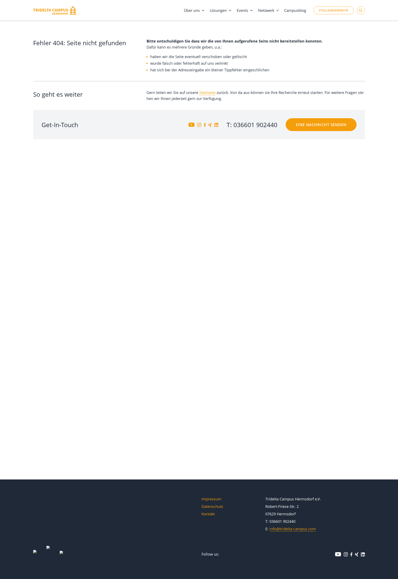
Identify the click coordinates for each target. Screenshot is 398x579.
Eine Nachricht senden (321, 124)
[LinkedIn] (216, 125)
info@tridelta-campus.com (292, 528)
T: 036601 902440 (252, 124)
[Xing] (210, 125)
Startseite (207, 92)
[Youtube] (191, 125)
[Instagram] (199, 125)
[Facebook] (205, 125)
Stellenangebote (334, 10)
